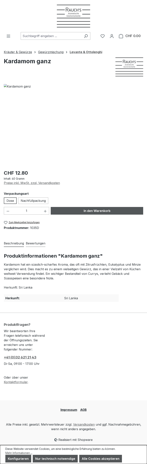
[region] (73, 125)
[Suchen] (85, 36)
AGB (83, 410)
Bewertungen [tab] (35, 243)
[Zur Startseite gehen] (73, 16)
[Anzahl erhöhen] (45, 211)
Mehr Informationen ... (18, 452)
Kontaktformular (16, 382)
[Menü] (8, 36)
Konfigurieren (18, 459)
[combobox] (51, 36)
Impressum (68, 410)
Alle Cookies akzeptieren (100, 459)
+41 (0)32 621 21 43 (20, 357)
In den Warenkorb (97, 211)
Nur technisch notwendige (55, 459)
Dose (10, 201)
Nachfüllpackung (33, 201)
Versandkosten (84, 424)
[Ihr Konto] (111, 36)
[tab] (14, 243)
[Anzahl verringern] (8, 211)
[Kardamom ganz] (73, 125)
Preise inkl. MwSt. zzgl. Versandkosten (32, 183)
